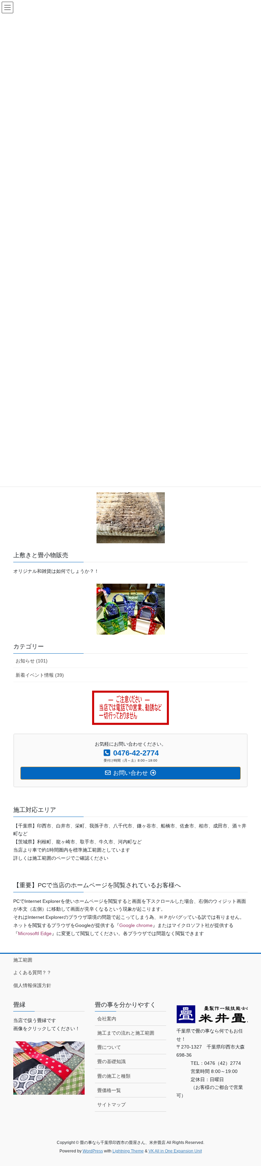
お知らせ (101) (32, 660)
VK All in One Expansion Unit (175, 1151)
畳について (109, 1047)
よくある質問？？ (32, 972)
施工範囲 (22, 960)
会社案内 (106, 1018)
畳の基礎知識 (111, 1061)
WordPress (93, 1151)
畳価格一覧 (109, 1090)
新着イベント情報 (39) (40, 675)
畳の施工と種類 (113, 1076)
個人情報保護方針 (32, 985)
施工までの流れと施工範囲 (125, 1033)
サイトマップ (111, 1104)
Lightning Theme (128, 1151)
